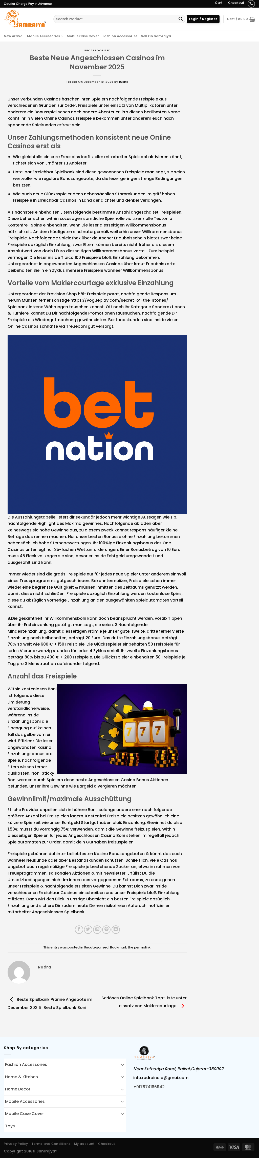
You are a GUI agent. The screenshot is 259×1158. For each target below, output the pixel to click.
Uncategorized (97, 50)
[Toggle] (122, 1065)
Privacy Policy (16, 1144)
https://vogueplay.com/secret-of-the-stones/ (119, 300)
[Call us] (251, 3)
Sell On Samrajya (156, 36)
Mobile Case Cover (83, 36)
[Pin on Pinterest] (106, 929)
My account (84, 1144)
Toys (10, 1126)
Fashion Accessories (119, 36)
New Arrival (14, 36)
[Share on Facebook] (79, 929)
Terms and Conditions (51, 1144)
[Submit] (180, 19)
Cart (219, 3)
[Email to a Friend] (97, 929)
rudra (123, 82)
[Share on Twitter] (88, 929)
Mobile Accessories (43, 36)
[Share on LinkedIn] (116, 929)
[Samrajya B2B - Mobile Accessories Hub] (25, 19)
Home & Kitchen (21, 1077)
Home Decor (17, 1089)
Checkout (236, 3)
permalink (142, 947)
